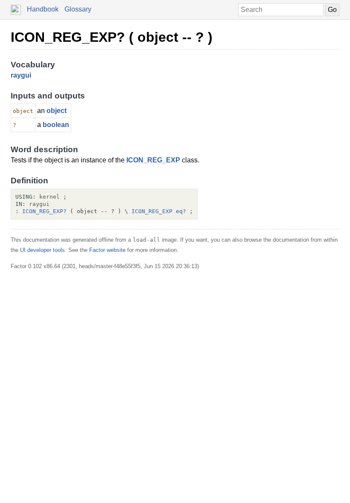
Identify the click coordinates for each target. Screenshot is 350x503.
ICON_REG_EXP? (44, 211)
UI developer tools (42, 250)
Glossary (77, 9)
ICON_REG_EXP (153, 160)
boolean (56, 124)
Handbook (42, 9)
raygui (21, 75)
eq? (181, 211)
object (57, 110)
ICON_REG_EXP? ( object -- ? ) (112, 37)
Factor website (107, 250)
